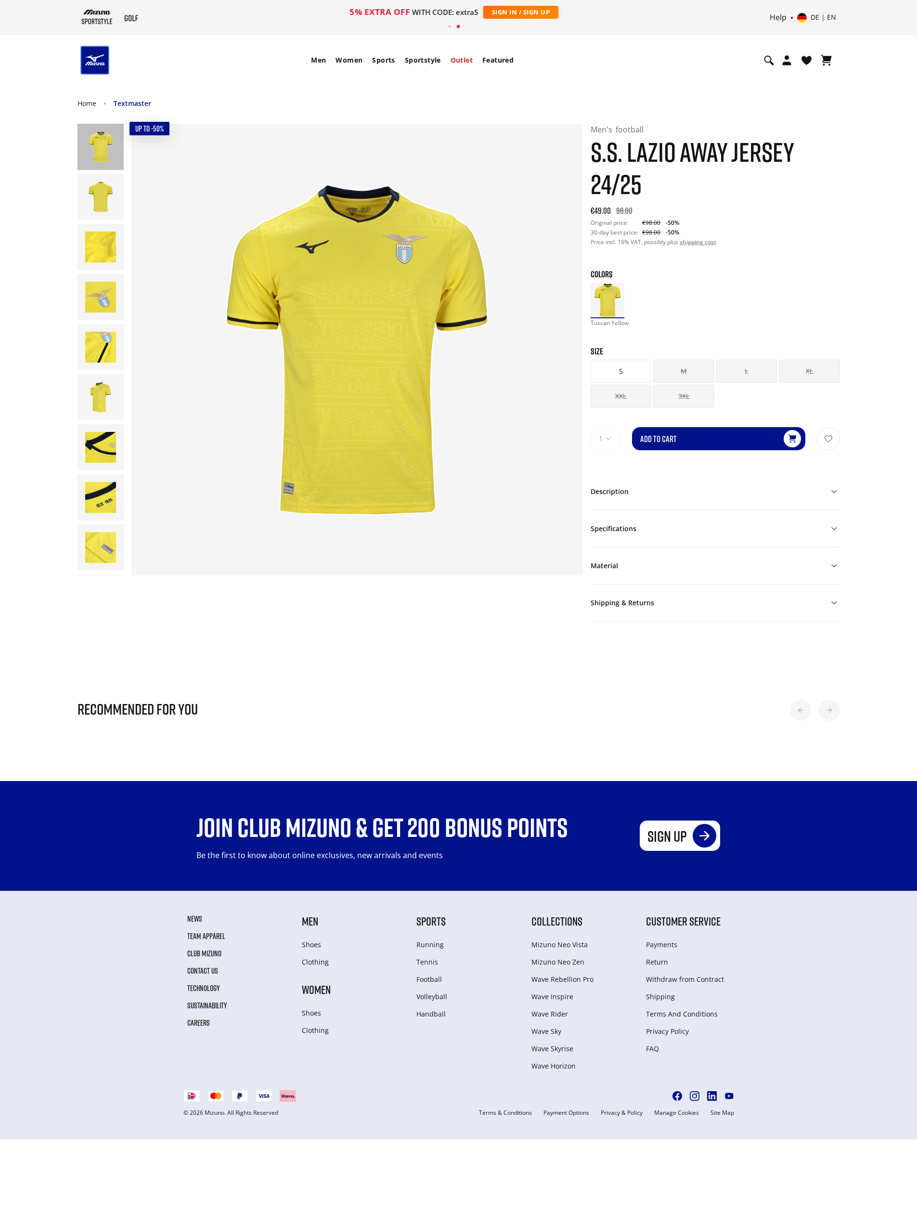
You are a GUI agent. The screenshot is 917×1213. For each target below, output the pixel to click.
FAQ (652, 1048)
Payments (661, 944)
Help (778, 18)
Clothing (315, 961)
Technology (203, 988)
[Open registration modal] (787, 60)
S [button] (621, 371)
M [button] (684, 371)
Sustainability (207, 1005)
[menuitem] (318, 60)
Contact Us (202, 971)
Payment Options (566, 1112)
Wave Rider (549, 1013)
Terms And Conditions (682, 1013)
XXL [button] (620, 396)
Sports (383, 60)
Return (657, 961)
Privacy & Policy (622, 1112)
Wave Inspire (552, 996)
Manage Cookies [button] (676, 1112)
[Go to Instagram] (694, 1096)
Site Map (722, 1112)
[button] (800, 710)
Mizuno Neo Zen (557, 961)
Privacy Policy (667, 1031)
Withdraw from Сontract (685, 979)
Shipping (660, 996)
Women (349, 60)
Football (429, 979)
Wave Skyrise (552, 1048)
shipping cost (698, 242)
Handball (431, 1013)
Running (430, 944)
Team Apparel (206, 936)
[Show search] (769, 60)
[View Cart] (826, 60)
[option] (608, 300)
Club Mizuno (204, 953)
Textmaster (132, 103)
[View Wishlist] (806, 60)
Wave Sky (546, 1031)
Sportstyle (423, 60)
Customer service (683, 921)
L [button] (746, 371)
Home (86, 103)
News (194, 919)
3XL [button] (683, 396)
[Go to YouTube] (729, 1096)
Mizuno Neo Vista (559, 944)
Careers (198, 1023)
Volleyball (431, 996)
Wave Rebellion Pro (562, 979)
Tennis (427, 961)
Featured (498, 60)
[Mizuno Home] (97, 17)
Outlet (462, 60)
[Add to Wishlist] (828, 438)
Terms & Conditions (505, 1112)
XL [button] (809, 371)
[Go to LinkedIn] (712, 1096)
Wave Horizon (553, 1065)
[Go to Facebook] (677, 1096)
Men (318, 60)
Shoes (311, 944)
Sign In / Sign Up (521, 12)
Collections (556, 921)
